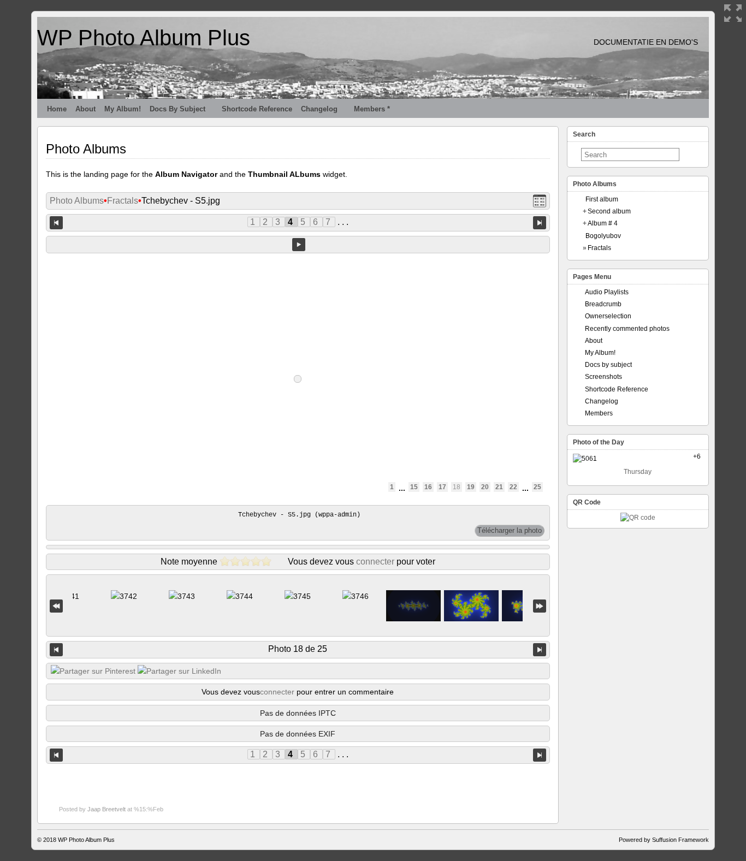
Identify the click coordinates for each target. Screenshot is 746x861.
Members (599, 413)
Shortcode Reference (257, 109)
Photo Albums (77, 200)
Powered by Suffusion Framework (664, 839)
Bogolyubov (603, 236)
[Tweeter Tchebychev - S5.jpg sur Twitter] (93, 671)
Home (57, 109)
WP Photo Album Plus (143, 38)
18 (456, 487)
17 (442, 487)
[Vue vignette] (539, 201)
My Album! (122, 109)
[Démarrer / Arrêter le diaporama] (298, 244)
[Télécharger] (509, 531)
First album (601, 199)
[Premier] (56, 606)
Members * (372, 109)
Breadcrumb (603, 304)
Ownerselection (608, 316)
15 (414, 487)
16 (428, 487)
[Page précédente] (56, 222)
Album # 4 (603, 223)
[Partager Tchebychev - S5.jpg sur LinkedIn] (179, 671)
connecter (375, 561)
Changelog (319, 109)
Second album (609, 211)
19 (471, 487)
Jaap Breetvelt (106, 809)
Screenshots (603, 377)
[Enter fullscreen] (733, 13)
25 (537, 487)
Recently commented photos (627, 328)
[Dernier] (539, 606)
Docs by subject (177, 109)
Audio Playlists (607, 292)
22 (513, 487)
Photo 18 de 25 (297, 649)
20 (485, 487)
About (85, 109)
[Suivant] (539, 649)
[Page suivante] (539, 222)
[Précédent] (56, 649)
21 (499, 487)
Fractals (122, 200)
